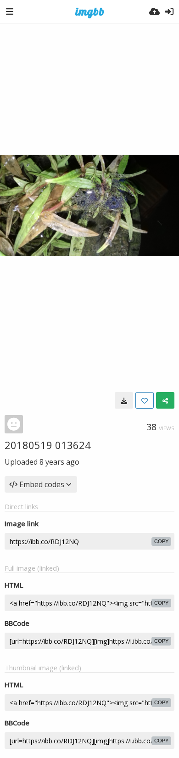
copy (161, 541)
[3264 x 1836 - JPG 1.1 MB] (124, 400)
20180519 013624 (48, 445)
